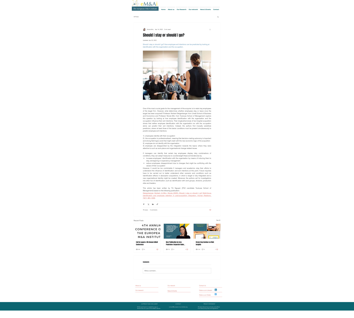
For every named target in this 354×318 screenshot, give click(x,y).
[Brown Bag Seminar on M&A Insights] (207, 231)
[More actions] (210, 29)
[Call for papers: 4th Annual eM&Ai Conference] (147, 231)
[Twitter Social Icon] (216, 294)
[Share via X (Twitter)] (148, 204)
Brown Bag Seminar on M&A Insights (205, 243)
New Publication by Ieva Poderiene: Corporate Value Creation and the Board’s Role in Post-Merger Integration (176, 243)
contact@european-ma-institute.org (178, 307)
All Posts (136, 17)
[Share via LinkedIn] (153, 204)
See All (218, 220)
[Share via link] (157, 204)
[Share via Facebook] (144, 204)
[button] (218, 17)
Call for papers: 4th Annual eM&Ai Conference (147, 243)
